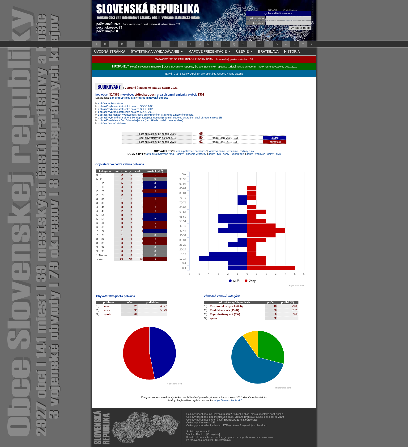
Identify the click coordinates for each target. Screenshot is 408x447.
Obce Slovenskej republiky (179, 66)
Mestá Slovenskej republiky (146, 66)
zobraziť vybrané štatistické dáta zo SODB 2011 (125, 109)
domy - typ (214, 153)
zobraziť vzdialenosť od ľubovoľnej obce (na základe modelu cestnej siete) (140, 120)
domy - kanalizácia (233, 153)
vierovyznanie (217, 151)
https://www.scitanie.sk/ (227, 400)
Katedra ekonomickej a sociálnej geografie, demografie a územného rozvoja (229, 437)
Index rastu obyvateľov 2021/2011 (277, 66)
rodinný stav (247, 151)
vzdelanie (232, 151)
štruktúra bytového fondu (160, 153)
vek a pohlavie (184, 151)
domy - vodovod (255, 153)
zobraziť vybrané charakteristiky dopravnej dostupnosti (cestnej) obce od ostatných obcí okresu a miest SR (160, 117)
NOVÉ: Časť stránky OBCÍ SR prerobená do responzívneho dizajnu (204, 73)
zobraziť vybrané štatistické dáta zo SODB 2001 (126, 111)
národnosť (201, 151)
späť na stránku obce (110, 103)
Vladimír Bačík (194, 434)
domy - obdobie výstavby (191, 153)
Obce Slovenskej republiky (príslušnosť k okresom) (226, 66)
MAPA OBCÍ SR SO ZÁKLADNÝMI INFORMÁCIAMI (184, 59)
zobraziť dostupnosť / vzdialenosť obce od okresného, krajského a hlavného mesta (145, 114)
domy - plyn (274, 153)
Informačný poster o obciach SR (234, 59)
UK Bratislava (223, 440)
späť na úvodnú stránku (112, 123)
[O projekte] (213, 434)
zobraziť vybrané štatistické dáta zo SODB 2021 (126, 106)
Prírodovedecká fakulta (199, 440)
